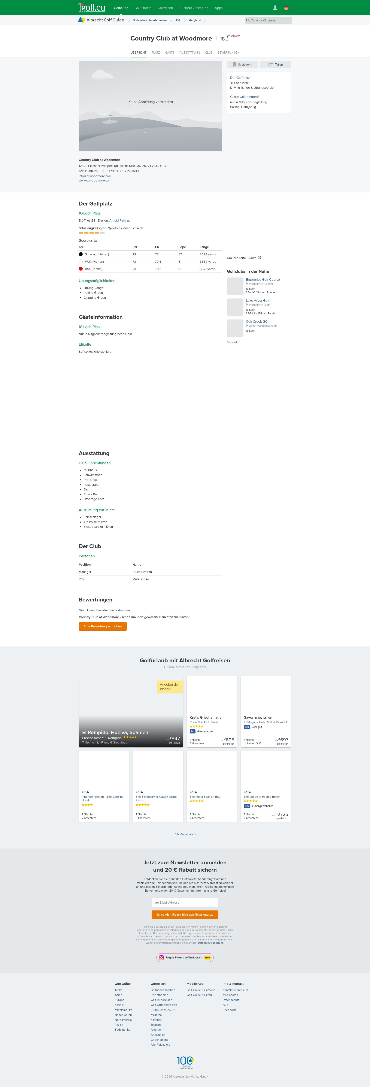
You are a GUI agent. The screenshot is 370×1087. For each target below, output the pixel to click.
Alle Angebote (184, 834)
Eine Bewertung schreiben (103, 626)
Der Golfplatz (240, 77)
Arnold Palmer (119, 220)
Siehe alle (232, 342)
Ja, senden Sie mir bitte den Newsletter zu (185, 914)
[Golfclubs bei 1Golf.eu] (91, 7)
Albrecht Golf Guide (105, 19)
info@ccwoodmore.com (95, 176)
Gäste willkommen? (244, 96)
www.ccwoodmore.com (95, 180)
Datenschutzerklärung (211, 943)
